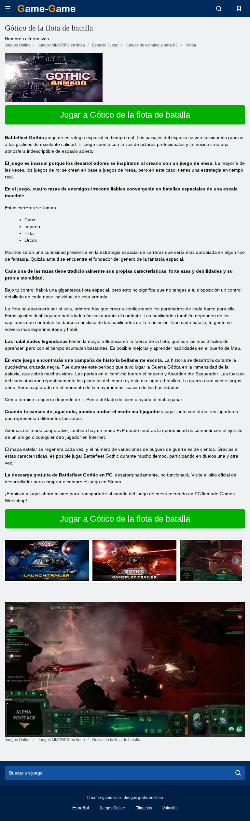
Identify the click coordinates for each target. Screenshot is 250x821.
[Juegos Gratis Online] (46, 8)
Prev (13, 560)
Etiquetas (143, 808)
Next (236, 560)
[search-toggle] (219, 8)
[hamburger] (8, 8)
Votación (170, 808)
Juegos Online (112, 808)
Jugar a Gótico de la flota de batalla (125, 115)
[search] (238, 773)
